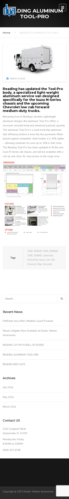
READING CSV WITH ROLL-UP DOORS (23, 344)
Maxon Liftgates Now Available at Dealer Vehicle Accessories (30, 333)
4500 (45, 251)
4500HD (53, 251)
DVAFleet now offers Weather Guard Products (28, 321)
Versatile (47, 264)
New (39, 264)
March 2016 (9, 406)
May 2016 (8, 397)
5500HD (37, 255)
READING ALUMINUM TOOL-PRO (20, 354)
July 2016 (8, 387)
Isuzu (42, 259)
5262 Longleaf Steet (14, 428)
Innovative (32, 259)
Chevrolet (48, 255)
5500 (29, 255)
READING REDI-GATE (14, 364)
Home (6, 32)
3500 (29, 251)
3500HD (37, 251)
